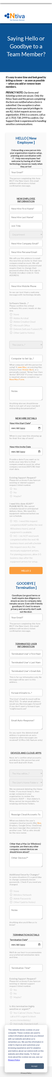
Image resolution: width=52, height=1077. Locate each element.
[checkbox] (23, 324)
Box (39, 823)
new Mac (22, 367)
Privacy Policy (14, 1060)
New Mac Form (16, 379)
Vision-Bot (27, 369)
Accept (34, 1066)
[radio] (26, 489)
